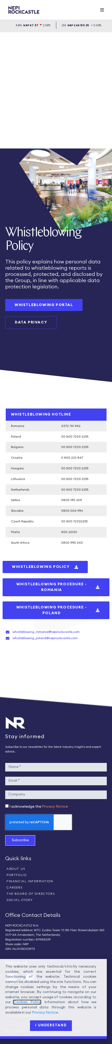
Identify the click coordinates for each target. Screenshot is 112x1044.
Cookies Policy (27, 1002)
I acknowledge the (38, 806)
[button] (102, 10)
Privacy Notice (55, 806)
